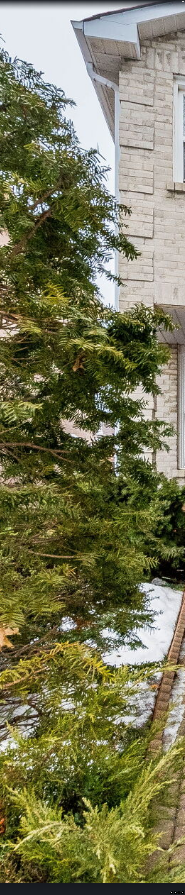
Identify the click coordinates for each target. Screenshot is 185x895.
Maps (173, 1)
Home (159, 1)
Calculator (178, 1)
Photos (164, 1)
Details (168, 1)
